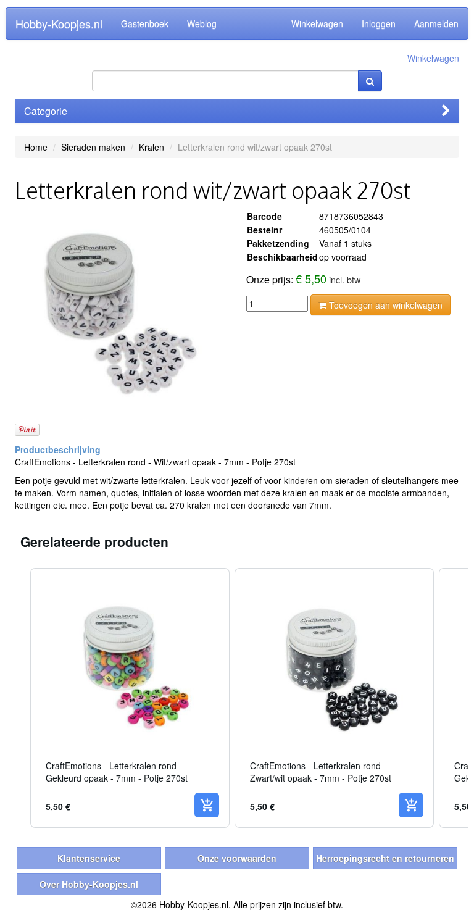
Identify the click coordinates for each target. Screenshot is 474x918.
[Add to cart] (206, 805)
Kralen (151, 147)
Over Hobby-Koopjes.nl (89, 884)
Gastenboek (144, 23)
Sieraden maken (93, 147)
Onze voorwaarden (237, 858)
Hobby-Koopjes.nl (58, 23)
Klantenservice (88, 858)
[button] (18, 697)
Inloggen (379, 23)
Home (36, 147)
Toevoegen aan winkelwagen (384, 305)
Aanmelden (436, 23)
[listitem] (130, 698)
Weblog (202, 23)
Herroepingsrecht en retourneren (385, 858)
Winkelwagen (317, 23)
